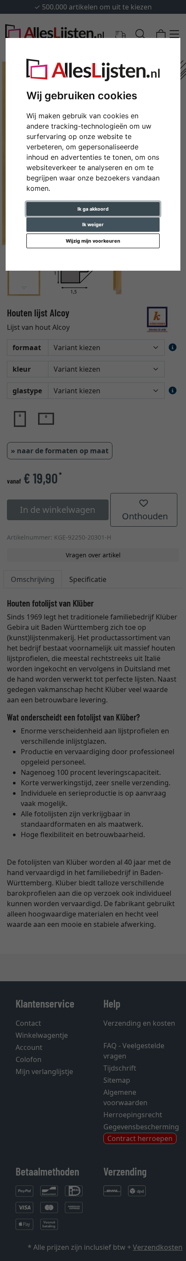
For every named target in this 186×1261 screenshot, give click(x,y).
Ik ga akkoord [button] (93, 209)
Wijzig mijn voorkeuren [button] (93, 241)
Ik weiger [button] (93, 224)
